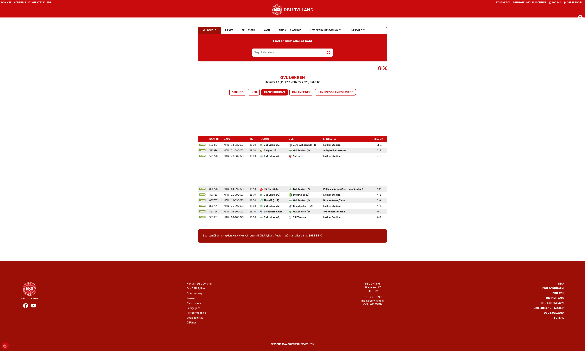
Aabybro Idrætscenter (335, 151)
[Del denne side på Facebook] (379, 68)
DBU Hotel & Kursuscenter (529, 3)
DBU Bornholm (553, 288)
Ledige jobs (193, 308)
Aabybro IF (270, 151)
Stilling (238, 92)
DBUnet (191, 322)
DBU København (552, 303)
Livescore (356, 31)
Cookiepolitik (195, 318)
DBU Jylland (555, 298)
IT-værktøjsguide (39, 3)
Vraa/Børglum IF (273, 212)
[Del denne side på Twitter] (385, 68)
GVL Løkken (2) (272, 145)
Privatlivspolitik (196, 313)
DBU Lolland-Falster (549, 308)
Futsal (559, 318)
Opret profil (575, 3)
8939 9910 (315, 236)
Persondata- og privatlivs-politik (292, 344)
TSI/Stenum (300, 217)
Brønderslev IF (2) (303, 206)
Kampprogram (274, 92)
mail (291, 236)
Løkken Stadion (331, 145)
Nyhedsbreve (194, 303)
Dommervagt (195, 293)
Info (254, 92)
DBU (561, 284)
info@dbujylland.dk (372, 301)
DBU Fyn (558, 293)
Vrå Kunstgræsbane (334, 212)
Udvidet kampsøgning (324, 31)
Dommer (6, 3)
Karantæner (301, 92)
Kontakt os (503, 3)
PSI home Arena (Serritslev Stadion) (343, 189)
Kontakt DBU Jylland (199, 284)
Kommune (20, 3)
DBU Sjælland (554, 313)
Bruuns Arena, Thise (334, 201)
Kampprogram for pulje (335, 92)
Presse (191, 298)
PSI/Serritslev (272, 189)
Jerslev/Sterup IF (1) (304, 145)
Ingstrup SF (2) (301, 195)
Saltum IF (298, 156)
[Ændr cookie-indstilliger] (5, 345)
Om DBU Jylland (196, 288)
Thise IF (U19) (271, 201)
